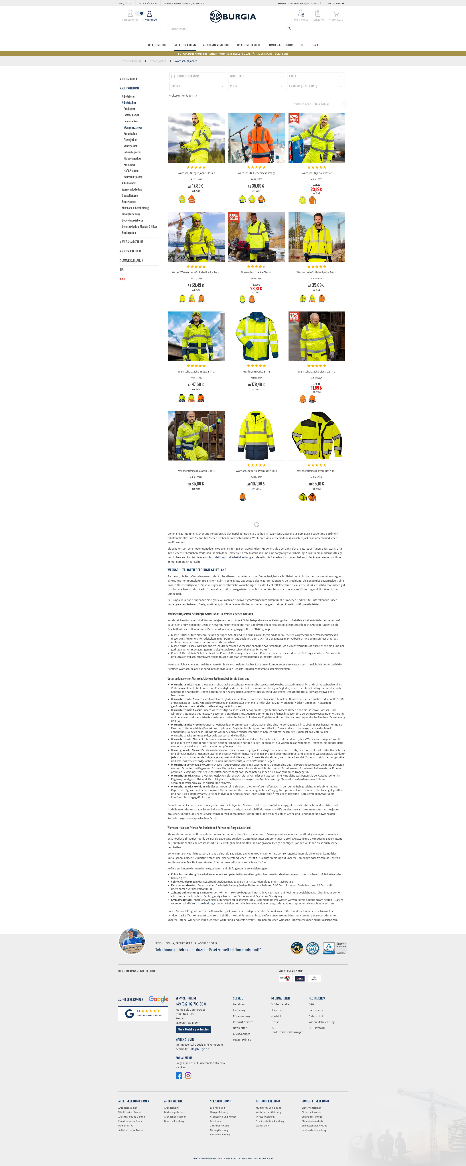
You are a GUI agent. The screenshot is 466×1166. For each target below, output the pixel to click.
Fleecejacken (130, 140)
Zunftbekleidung (219, 1125)
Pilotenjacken (131, 121)
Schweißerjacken (132, 152)
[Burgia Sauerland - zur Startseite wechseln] (233, 16)
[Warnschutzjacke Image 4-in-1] (196, 336)
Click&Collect (241, 1034)
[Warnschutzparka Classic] (256, 237)
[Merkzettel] (318, 13)
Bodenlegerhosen (174, 1112)
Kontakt (276, 1016)
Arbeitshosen (128, 96)
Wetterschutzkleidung (268, 1112)
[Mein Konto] (299, 13)
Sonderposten (129, 232)
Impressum (316, 1010)
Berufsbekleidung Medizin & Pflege (139, 226)
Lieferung (239, 1010)
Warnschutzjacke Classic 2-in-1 (316, 371)
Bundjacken (129, 109)
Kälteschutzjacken (133, 177)
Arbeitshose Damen (175, 1116)
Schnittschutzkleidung (314, 1125)
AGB (311, 1004)
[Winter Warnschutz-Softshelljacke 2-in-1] (196, 237)
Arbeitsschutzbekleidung (270, 1121)
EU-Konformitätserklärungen (287, 1030)
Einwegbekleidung (131, 214)
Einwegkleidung (219, 1130)
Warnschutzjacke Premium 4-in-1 (317, 471)
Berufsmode (217, 1121)
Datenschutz (317, 1016)
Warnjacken (262, 1125)
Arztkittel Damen (128, 1107)
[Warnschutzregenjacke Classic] (196, 138)
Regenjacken (130, 133)
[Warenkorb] (336, 13)
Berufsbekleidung (203, 903)
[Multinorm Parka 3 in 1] (256, 336)
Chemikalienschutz (312, 1121)
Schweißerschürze (312, 1116)
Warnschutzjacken (133, 127)
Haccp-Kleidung (219, 1112)
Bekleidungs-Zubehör (132, 220)
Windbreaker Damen (129, 1112)
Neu (122, 269)
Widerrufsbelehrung (322, 1022)
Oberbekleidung (130, 195)
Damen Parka (125, 1125)
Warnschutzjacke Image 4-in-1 (196, 371)
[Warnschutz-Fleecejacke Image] (256, 138)
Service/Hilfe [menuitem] (335, 3)
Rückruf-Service (243, 1022)
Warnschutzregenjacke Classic (196, 173)
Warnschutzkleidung (132, 189)
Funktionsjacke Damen (131, 1121)
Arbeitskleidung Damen (131, 1116)
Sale (122, 279)
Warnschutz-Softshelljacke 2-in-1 (317, 272)
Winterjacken (130, 146)
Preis (233, 86)
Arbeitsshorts (171, 1107)
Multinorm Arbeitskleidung (135, 208)
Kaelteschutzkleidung (314, 1130)
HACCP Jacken (131, 170)
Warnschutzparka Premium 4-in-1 (256, 471)
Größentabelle (280, 1004)
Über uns (276, 1010)
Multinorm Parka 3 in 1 (256, 371)
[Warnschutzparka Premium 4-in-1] (256, 436)
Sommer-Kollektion (131, 260)
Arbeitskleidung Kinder (223, 1116)
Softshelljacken (131, 115)
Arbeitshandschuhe (131, 242)
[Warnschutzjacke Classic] (317, 138)
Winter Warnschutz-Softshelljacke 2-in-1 (196, 272)
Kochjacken (129, 164)
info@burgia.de (199, 1049)
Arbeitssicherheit (130, 251)
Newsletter (240, 1028)
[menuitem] (299, 13)
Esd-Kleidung (217, 1107)
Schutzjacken (128, 201)
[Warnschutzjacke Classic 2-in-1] (317, 336)
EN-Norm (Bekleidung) (303, 86)
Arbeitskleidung (129, 88)
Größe (176, 86)
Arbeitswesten (129, 183)
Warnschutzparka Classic (256, 272)
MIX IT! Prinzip (242, 1039)
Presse (275, 1022)
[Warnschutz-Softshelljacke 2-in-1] (317, 237)
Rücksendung (241, 1016)
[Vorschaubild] (182, 199)
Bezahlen (239, 1004)
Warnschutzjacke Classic (317, 173)
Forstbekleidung (265, 1116)
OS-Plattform (317, 1028)
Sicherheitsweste (311, 1112)
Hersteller (237, 76)
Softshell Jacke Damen (131, 1130)
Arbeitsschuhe (128, 79)
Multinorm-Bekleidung (268, 1107)
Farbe (293, 76)
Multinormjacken (132, 158)
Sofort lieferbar (188, 76)
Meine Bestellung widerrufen (193, 1029)
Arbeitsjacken (129, 102)
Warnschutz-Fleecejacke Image (256, 173)
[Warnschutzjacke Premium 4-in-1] (317, 436)
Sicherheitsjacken (311, 1107)
